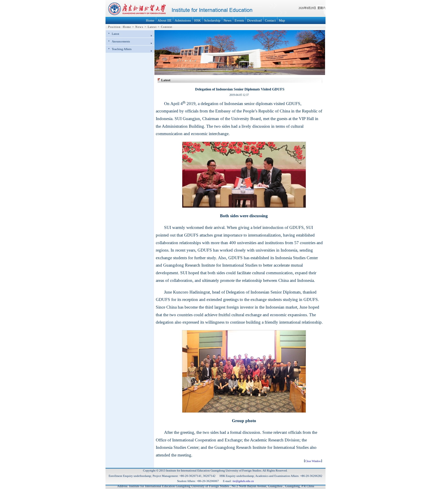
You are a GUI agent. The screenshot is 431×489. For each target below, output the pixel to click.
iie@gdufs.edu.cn (243, 481)
